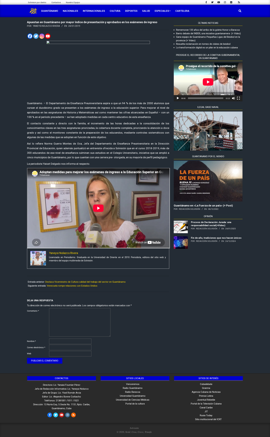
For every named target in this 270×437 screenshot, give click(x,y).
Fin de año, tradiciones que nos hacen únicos (216, 237)
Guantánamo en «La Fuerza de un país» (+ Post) (203, 205)
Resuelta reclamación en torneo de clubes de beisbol (203, 44)
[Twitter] (36, 36)
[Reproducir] (177, 98)
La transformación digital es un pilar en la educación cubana (207, 47)
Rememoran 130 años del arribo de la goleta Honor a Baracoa (208, 29)
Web (29, 353)
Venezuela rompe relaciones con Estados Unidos (72, 285)
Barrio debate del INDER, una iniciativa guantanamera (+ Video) (208, 33)
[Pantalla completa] (238, 98)
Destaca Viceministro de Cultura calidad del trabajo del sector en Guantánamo (85, 281)
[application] (208, 82)
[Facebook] (30, 36)
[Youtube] (47, 36)
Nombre (31, 341)
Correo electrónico (36, 347)
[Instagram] (42, 36)
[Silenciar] (233, 98)
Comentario (33, 311)
